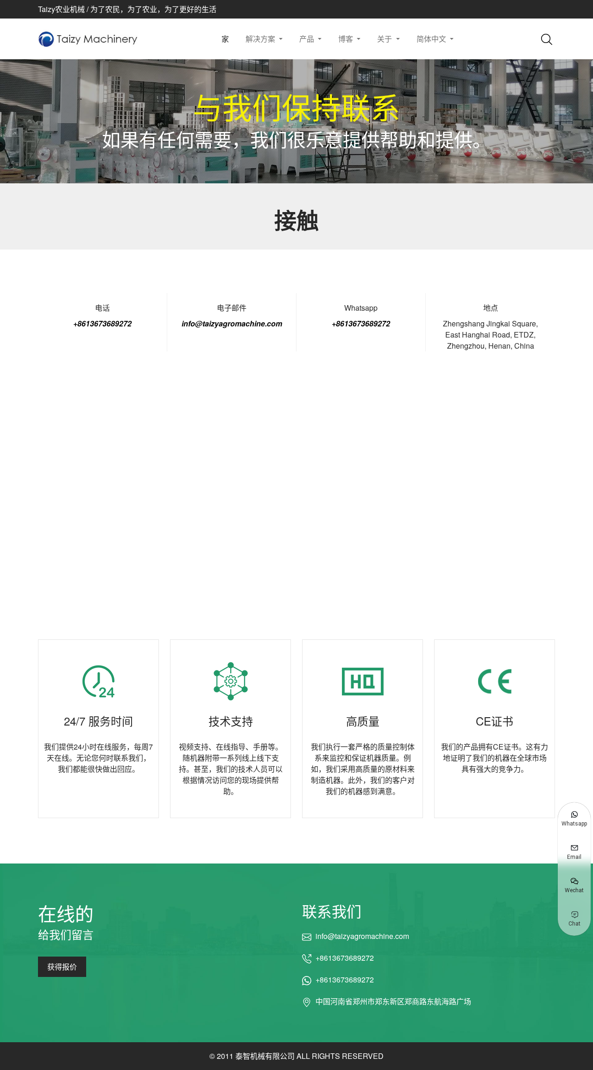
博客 (346, 38)
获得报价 (62, 966)
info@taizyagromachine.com (232, 323)
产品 (307, 38)
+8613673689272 (102, 323)
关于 (385, 38)
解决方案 (261, 38)
